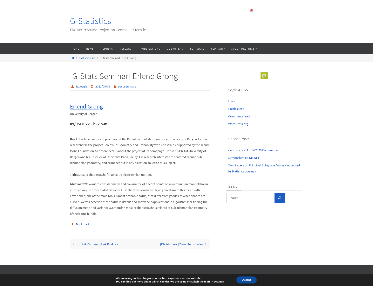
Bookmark (83, 224)
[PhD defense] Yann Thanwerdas (182, 244)
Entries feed (236, 109)
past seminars (87, 58)
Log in (232, 101)
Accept (246, 280)
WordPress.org (238, 124)
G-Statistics (90, 20)
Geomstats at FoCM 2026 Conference (253, 150)
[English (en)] (252, 10)
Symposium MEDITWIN (243, 158)
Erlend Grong (86, 106)
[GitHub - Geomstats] (264, 76)
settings (219, 281)
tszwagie (81, 86)
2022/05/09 (102, 86)
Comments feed (239, 116)
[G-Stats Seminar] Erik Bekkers (97, 244)
